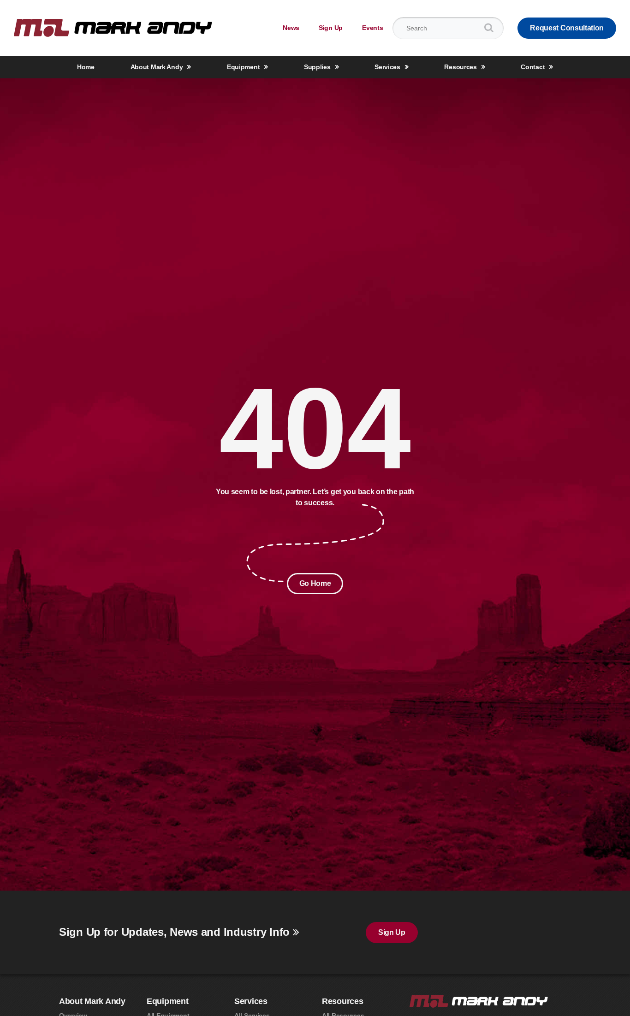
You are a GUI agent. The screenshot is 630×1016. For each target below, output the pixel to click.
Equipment (243, 67)
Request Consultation (567, 28)
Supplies (317, 67)
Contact (533, 67)
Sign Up (331, 27)
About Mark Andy (157, 67)
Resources (460, 67)
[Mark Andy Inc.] (113, 28)
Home (86, 67)
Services (387, 67)
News (291, 27)
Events (372, 27)
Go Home (315, 583)
